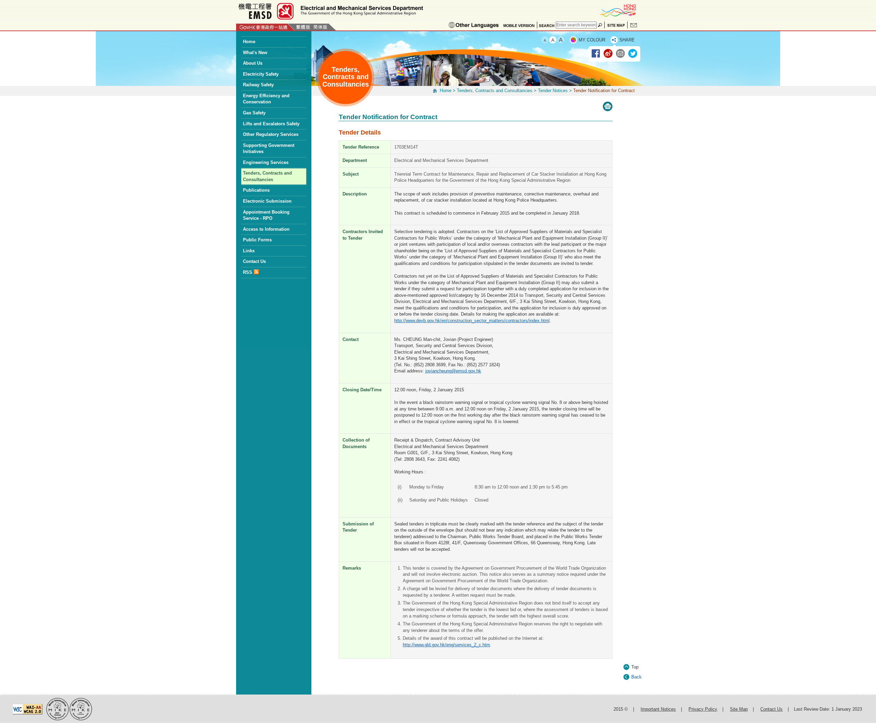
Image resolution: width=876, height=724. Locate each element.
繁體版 (303, 27)
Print (608, 106)
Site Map (616, 25)
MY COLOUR (592, 39)
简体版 (320, 27)
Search (546, 25)
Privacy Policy (702, 709)
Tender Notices (553, 90)
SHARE (627, 39)
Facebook (596, 54)
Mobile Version (519, 25)
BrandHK (617, 10)
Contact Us (634, 25)
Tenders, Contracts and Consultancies (494, 90)
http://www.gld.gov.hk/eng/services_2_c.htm (446, 644)
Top (635, 667)
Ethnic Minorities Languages (473, 25)
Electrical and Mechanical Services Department (330, 11)
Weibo (608, 54)
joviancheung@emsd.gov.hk (453, 370)
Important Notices (658, 709)
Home (445, 90)
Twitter (633, 54)
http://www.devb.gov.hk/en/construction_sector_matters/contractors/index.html (472, 320)
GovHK (265, 27)
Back (636, 676)
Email (621, 54)
